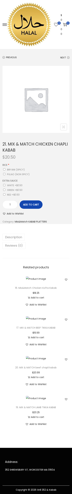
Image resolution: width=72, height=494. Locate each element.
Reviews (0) (14, 245)
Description (13, 237)
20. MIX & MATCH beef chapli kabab (36, 367)
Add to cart (31, 204)
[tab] (36, 237)
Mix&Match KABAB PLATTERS (31, 221)
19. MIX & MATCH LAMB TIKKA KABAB (36, 407)
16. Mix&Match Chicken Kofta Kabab (36, 288)
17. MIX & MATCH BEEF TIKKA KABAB (35, 327)
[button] (13, 213)
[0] (56, 25)
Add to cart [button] (37, 297)
